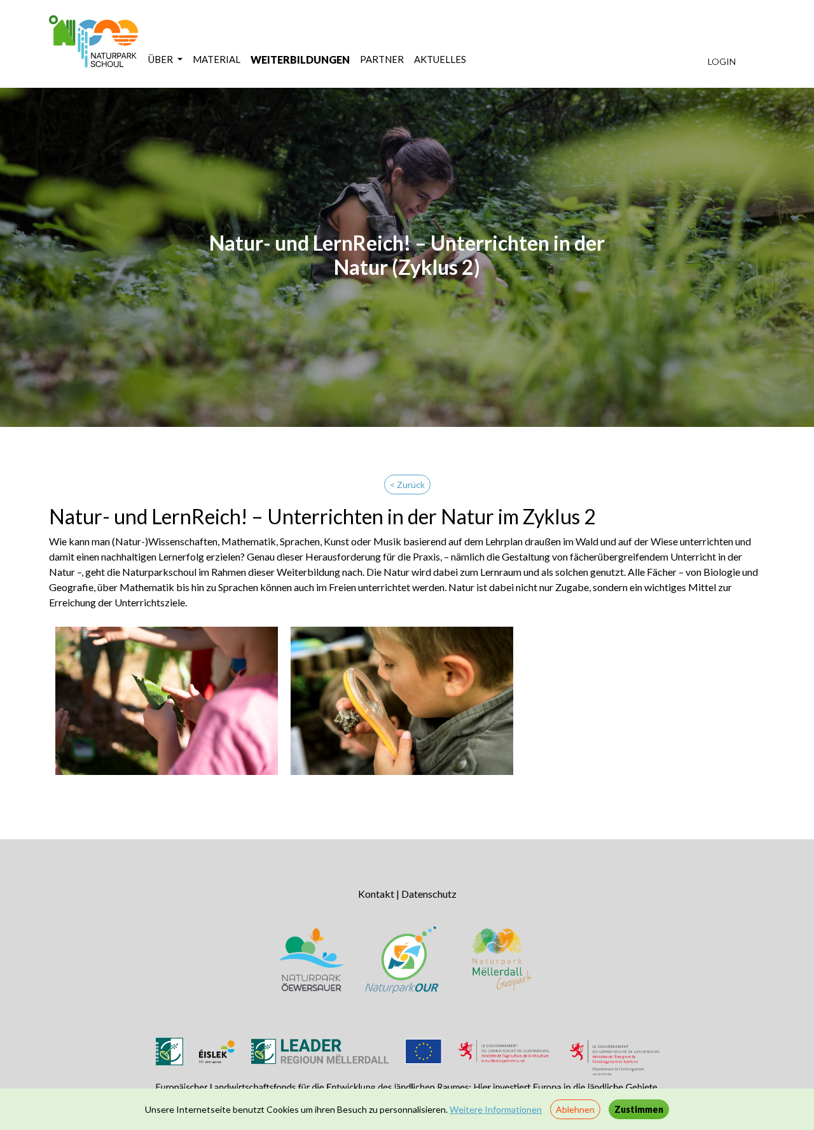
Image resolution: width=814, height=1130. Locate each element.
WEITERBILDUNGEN (300, 59)
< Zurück (407, 484)
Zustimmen (638, 1109)
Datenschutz (429, 894)
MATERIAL (216, 59)
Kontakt (376, 894)
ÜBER (161, 59)
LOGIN (722, 61)
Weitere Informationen (496, 1109)
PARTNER (382, 59)
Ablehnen (575, 1109)
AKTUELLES (440, 59)
